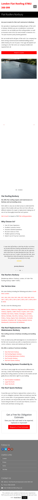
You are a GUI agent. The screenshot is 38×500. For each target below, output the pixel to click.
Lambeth (28, 314)
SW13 (11, 299)
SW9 (28, 297)
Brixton (26, 309)
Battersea (14, 309)
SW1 (2, 297)
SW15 (19, 299)
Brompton (31, 309)
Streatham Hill (12, 320)
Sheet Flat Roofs (9, 384)
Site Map (4, 469)
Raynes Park (14, 318)
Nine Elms (15, 316)
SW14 (15, 299)
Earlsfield (3, 314)
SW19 (34, 299)
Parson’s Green (28, 316)
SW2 (5, 297)
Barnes (8, 309)
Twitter (6, 449)
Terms (4, 466)
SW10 (32, 297)
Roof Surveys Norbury (11, 358)
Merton (3, 316)
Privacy (4, 462)
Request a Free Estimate (19, 427)
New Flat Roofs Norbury (12, 352)
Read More (17, 497)
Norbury (21, 316)
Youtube (9, 449)
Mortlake (8, 316)
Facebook (3, 449)
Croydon (23, 311)
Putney (8, 318)
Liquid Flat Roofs (9, 382)
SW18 (30, 299)
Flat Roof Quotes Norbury (12, 360)
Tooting (19, 320)
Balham (3, 309)
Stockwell (29, 318)
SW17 (26, 299)
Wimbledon (21, 322)
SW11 (3, 299)
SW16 (22, 299)
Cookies (4, 458)
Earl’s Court (30, 311)
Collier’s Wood (16, 311)
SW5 (15, 297)
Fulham (16, 314)
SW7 (22, 297)
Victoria (29, 320)
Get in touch (4, 216)
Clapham (9, 311)
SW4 (12, 297)
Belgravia (20, 309)
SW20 (4, 302)
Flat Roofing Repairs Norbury (13, 354)
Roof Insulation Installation (12, 380)
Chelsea (3, 311)
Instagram (12, 449)
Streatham (4, 320)
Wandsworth (5, 322)
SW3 (9, 297)
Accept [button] (24, 497)
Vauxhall (24, 320)
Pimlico (3, 318)
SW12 (7, 299)
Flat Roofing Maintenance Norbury (15, 356)
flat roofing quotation (25, 216)
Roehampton (22, 318)
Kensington (22, 314)
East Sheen (10, 314)
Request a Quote (19, 52)
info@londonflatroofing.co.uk (14, 488)
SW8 (25, 297)
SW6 (19, 297)
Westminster (13, 322)
